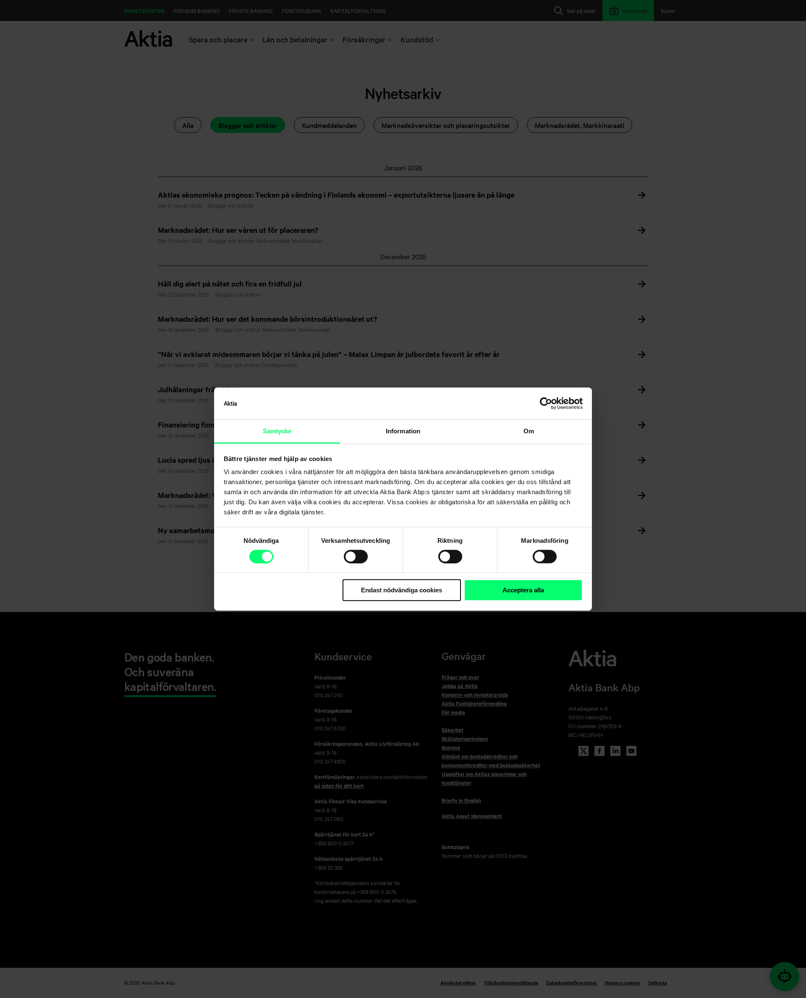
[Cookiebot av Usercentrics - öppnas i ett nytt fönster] (546, 403)
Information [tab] (403, 431)
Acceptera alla (523, 590)
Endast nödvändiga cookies (401, 590)
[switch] (356, 556)
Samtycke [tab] (277, 431)
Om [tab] (528, 431)
